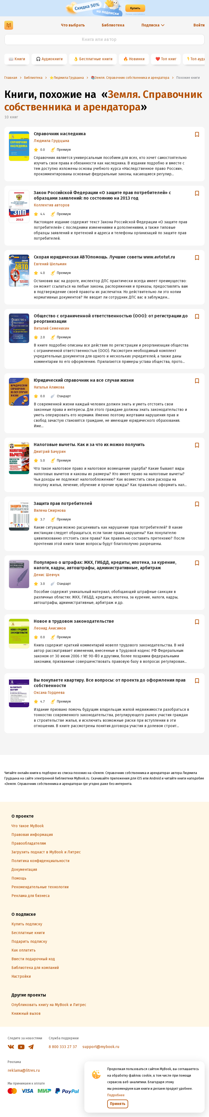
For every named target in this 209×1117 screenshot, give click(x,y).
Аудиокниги (52, 59)
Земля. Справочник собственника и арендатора (103, 100)
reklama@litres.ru (24, 1070)
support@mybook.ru (100, 1046)
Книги (19, 59)
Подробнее (116, 1095)
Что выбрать (73, 25)
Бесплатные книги (95, 59)
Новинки (137, 59)
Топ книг (168, 59)
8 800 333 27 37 (63, 1046)
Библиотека (113, 25)
